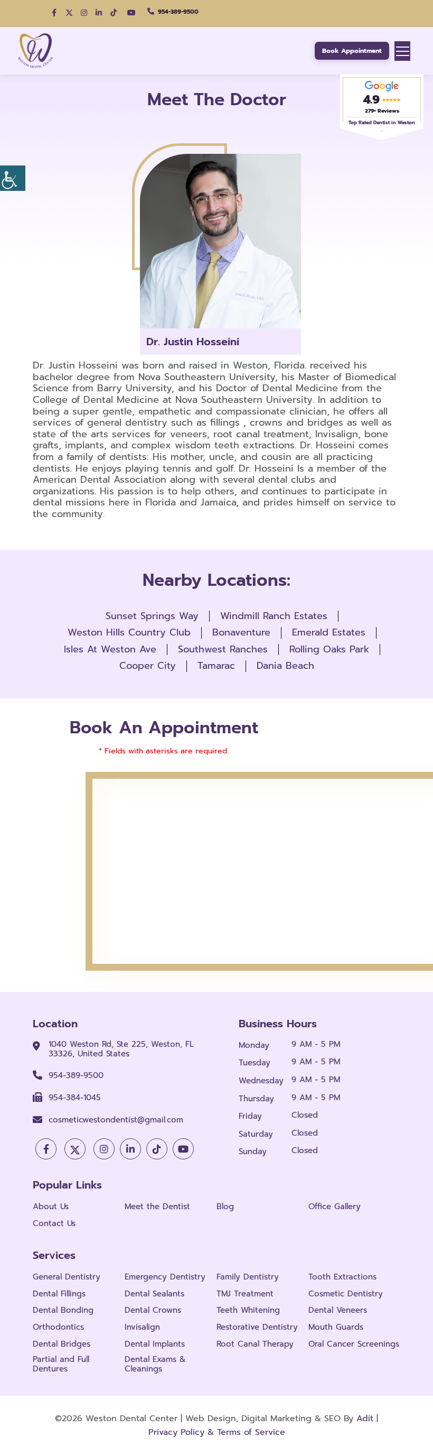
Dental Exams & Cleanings (155, 1364)
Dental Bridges (61, 1344)
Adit (364, 1418)
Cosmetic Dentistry (345, 1294)
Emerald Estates (328, 632)
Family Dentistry (247, 1277)
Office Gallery (334, 1206)
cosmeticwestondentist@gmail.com (116, 1120)
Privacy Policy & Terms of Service (216, 1432)
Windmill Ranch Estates (273, 616)
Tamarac (216, 665)
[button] (54, 12)
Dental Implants (155, 1344)
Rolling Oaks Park (329, 649)
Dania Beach (285, 665)
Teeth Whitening (248, 1310)
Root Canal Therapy (255, 1344)
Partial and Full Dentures (61, 1364)
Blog (225, 1206)
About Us (51, 1206)
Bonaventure (241, 632)
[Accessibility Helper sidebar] (12, 178)
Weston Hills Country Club (129, 632)
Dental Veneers (337, 1310)
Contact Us (54, 1223)
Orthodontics (58, 1327)
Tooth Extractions (342, 1277)
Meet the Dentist (157, 1206)
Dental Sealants (154, 1294)
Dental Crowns (153, 1310)
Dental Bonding (63, 1310)
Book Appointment (352, 51)
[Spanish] (32, 13)
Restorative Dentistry (257, 1327)
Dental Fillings (59, 1294)
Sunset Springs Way (152, 616)
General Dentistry (66, 1277)
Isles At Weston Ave (110, 649)
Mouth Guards (335, 1327)
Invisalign (142, 1327)
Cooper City (147, 665)
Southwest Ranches (223, 649)
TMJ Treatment (245, 1294)
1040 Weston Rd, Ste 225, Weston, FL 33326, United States (121, 1048)
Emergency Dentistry (165, 1277)
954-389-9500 (178, 11)
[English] (22, 13)
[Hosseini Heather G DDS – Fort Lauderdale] (39, 51)
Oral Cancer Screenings (353, 1344)
